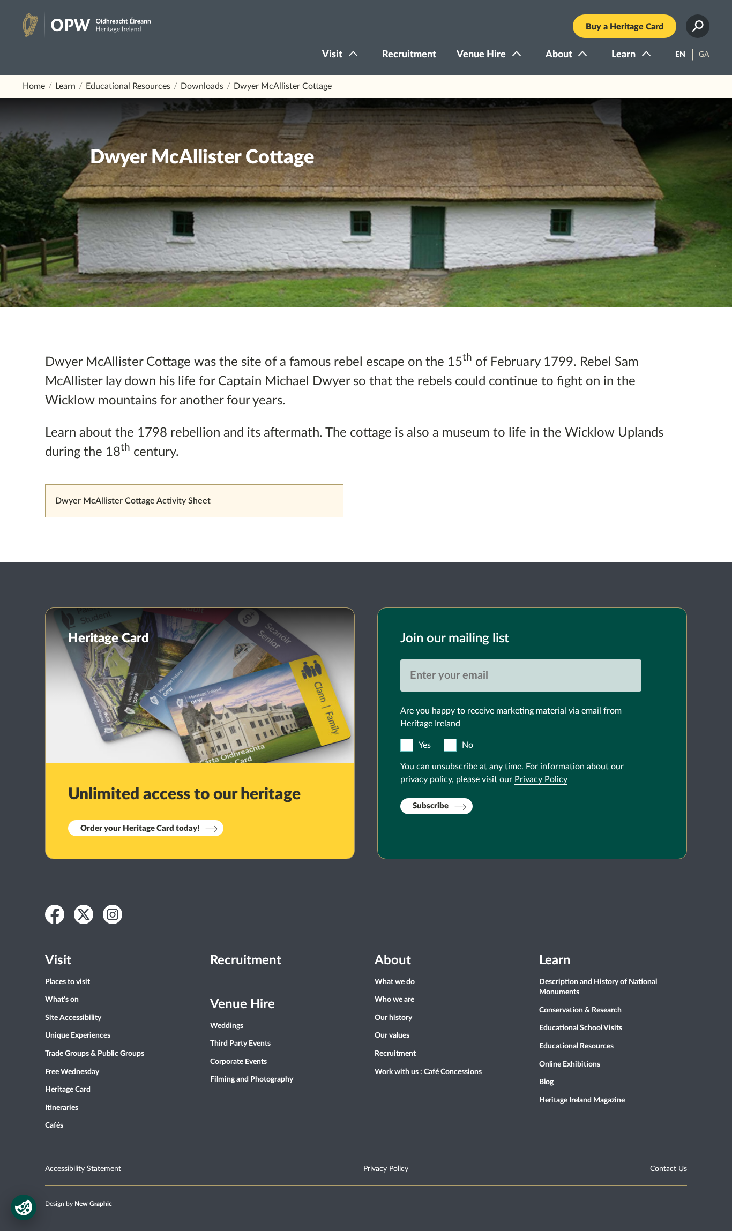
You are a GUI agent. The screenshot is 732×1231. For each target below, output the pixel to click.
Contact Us (668, 1169)
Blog (546, 1082)
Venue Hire (481, 54)
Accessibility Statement (83, 1169)
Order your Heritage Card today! (139, 828)
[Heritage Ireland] (76, 20)
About (559, 54)
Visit (332, 54)
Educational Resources (128, 86)
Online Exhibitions (569, 1064)
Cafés (54, 1125)
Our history (393, 1018)
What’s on (62, 999)
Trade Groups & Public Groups (94, 1053)
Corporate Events (238, 1061)
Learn (623, 54)
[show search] (697, 26)
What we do (395, 982)
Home (34, 86)
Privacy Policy (540, 779)
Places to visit (67, 982)
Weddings (226, 1026)
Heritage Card (68, 1089)
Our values (392, 1035)
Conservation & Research (580, 1010)
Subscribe (431, 806)
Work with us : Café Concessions (428, 1072)
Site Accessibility (73, 1018)
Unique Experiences (77, 1035)
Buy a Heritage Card (624, 26)
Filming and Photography (251, 1079)
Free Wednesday (72, 1072)
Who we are (394, 999)
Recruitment (409, 54)
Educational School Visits (580, 1028)
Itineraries (61, 1108)
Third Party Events (240, 1043)
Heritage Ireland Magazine (582, 1100)
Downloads (202, 86)
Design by (78, 1203)
